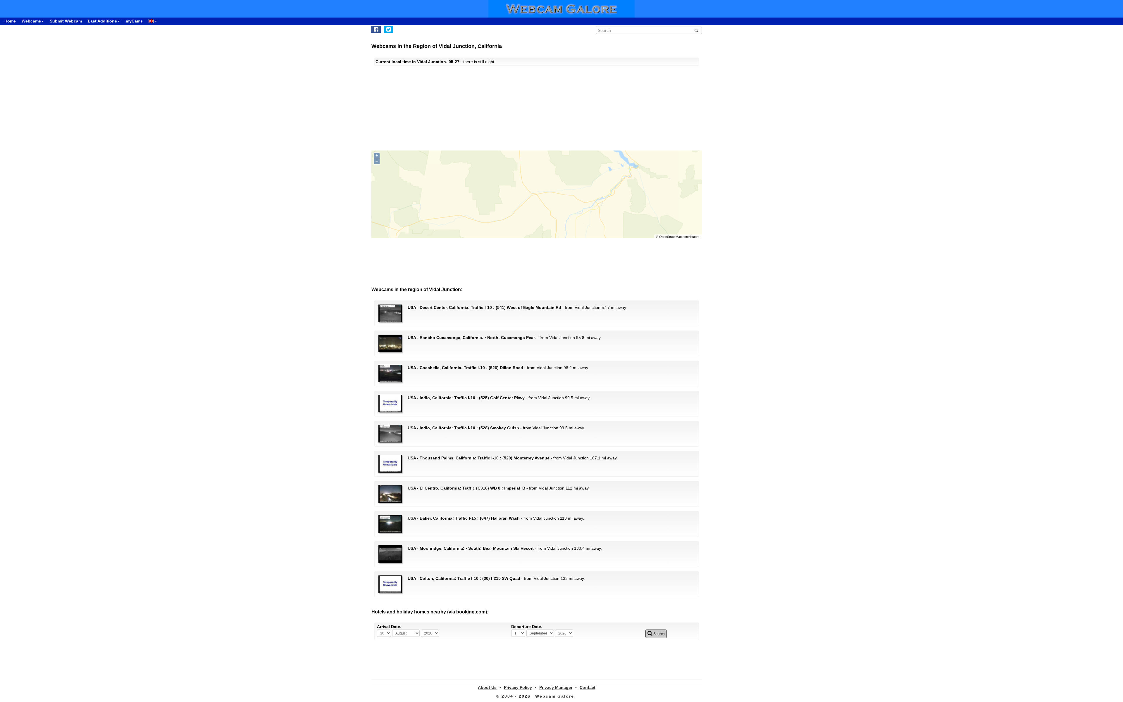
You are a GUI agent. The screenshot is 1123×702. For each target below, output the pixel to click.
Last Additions (102, 21)
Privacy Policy (518, 687)
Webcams (31, 21)
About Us (487, 687)
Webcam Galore (554, 696)
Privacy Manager (555, 687)
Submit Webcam (66, 21)
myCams (134, 21)
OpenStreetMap (670, 236)
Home (10, 21)
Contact (587, 687)
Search (658, 634)
